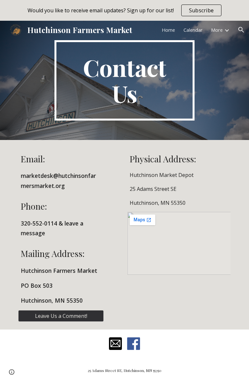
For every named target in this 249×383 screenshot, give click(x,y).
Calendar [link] (193, 30)
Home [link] (168, 30)
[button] (241, 30)
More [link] (217, 30)
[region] (124, 10)
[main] (124, 80)
